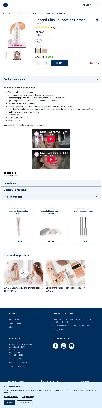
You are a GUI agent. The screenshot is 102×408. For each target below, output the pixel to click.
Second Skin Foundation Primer (53, 13)
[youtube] (63, 345)
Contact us (15, 339)
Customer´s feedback (15, 190)
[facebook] (55, 345)
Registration (14, 319)
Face (34, 13)
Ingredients (10, 183)
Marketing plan (15, 323)
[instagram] (71, 345)
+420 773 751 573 (16, 359)
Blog (11, 327)
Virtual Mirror (17, 45)
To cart (59, 63)
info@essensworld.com (18, 366)
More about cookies (11, 397)
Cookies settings (24, 403)
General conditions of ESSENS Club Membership (71, 326)
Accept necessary (28, 397)
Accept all (9, 403)
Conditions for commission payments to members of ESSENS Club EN (72, 320)
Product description (14, 79)
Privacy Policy (58, 330)
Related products (13, 196)
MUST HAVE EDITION (19, 13)
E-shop (4, 13)
